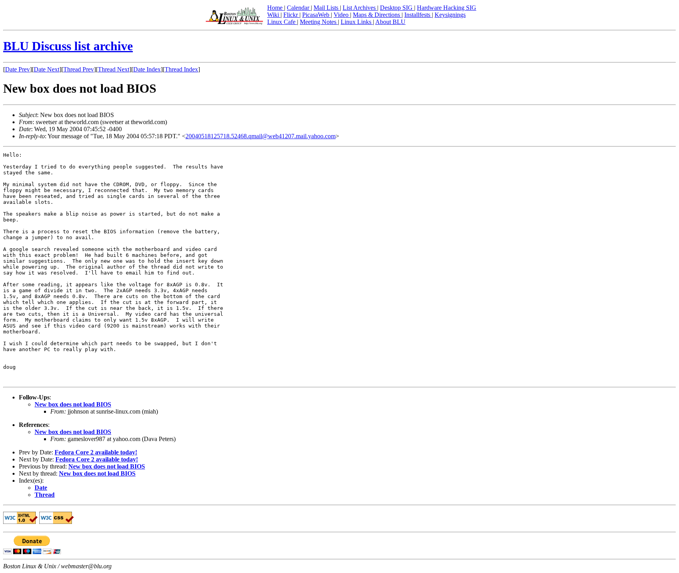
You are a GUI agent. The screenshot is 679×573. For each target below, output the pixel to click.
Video (342, 14)
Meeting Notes (319, 21)
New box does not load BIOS (73, 404)
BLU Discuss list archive (68, 46)
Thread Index (181, 69)
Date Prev (17, 69)
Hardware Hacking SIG (446, 7)
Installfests (418, 14)
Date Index (147, 69)
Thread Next (113, 69)
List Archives (360, 7)
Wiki (274, 14)
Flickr (291, 14)
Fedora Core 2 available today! (96, 452)
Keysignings (450, 14)
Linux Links (357, 21)
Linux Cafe (282, 21)
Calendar (299, 7)
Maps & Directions (377, 14)
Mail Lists (327, 7)
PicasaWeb (316, 14)
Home (275, 7)
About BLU (390, 21)
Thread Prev (78, 69)
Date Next (46, 69)
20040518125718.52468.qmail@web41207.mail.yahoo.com (260, 136)
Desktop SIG (397, 7)
